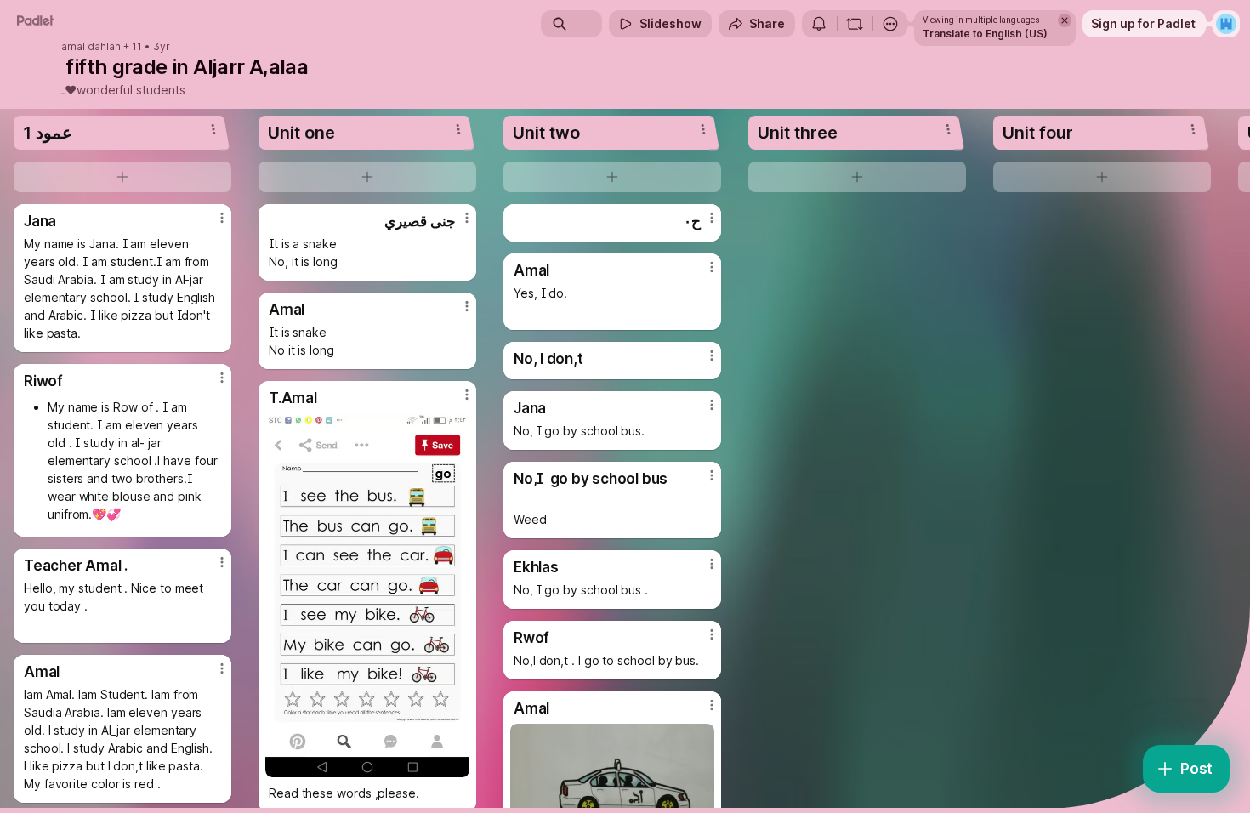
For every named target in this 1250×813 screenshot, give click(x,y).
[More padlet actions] (890, 23)
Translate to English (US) (985, 33)
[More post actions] (222, 218)
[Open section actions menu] (213, 129)
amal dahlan (91, 47)
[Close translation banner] (1064, 20)
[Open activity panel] (819, 23)
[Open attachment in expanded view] (367, 595)
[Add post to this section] (122, 177)
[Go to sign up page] (1226, 23)
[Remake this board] (855, 23)
